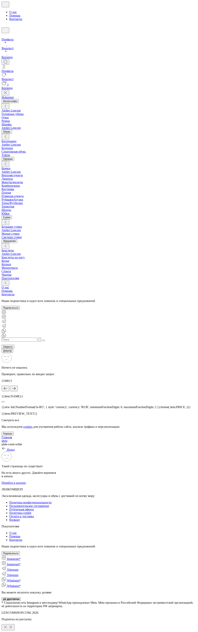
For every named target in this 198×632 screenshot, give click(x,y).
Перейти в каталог (14, 482)
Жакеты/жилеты (12, 182)
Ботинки (7, 148)
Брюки (6, 168)
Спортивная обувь (14, 151)
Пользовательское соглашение (29, 506)
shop (4, 440)
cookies (27, 426)
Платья (6, 192)
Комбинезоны (11, 185)
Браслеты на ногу (13, 257)
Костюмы (8, 189)
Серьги (6, 271)
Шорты (6, 210)
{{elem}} (7, 350)
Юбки (5, 213)
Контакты (15, 19)
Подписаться (10, 307)
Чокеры (7, 274)
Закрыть (8, 346)
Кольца (6, 264)
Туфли (6, 155)
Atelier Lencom (11, 110)
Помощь (14, 15)
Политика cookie (20, 512)
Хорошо (7, 433)
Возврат (14, 519)
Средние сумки (12, 237)
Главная (7, 437)
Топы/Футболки (12, 203)
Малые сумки (11, 233)
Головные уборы (13, 114)
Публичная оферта (21, 509)
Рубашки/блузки (12, 199)
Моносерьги (10, 267)
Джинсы (7, 178)
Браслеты (8, 250)
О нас (13, 12)
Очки (5, 117)
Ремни (6, 121)
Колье (5, 260)
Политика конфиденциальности (30, 502)
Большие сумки (12, 226)
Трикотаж (8, 206)
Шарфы (7, 124)
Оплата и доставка (21, 516)
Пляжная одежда (13, 196)
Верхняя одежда (12, 175)
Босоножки (9, 141)
